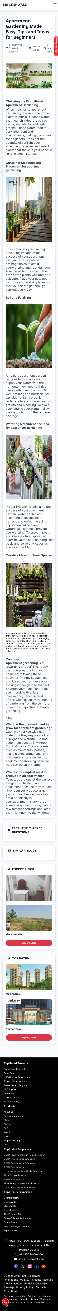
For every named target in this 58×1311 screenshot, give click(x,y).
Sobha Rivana (10, 1222)
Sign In (7, 1124)
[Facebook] (16, 1265)
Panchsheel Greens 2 (14, 1069)
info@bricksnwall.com (31, 1259)
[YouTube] (43, 1265)
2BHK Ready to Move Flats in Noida (21, 1183)
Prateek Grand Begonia (15, 1085)
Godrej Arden (10, 1202)
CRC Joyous (10, 1089)
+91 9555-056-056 (31, 1254)
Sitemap (9, 1287)
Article (7, 1132)
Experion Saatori (12, 1230)
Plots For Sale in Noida (15, 1175)
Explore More (29, 942)
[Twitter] (23, 1265)
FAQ (6, 1128)
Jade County (10, 1210)
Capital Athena (11, 1097)
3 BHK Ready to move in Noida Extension (24, 1155)
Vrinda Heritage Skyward (16, 1226)
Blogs (6, 1120)
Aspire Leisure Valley (14, 1081)
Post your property (13, 1116)
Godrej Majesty (11, 1197)
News (7, 1136)
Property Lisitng (12, 1140)
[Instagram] (30, 1265)
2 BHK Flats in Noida (14, 1167)
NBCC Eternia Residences (17, 1077)
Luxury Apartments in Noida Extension (23, 1171)
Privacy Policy (25, 1287)
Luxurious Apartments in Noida (19, 1187)
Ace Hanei (9, 1093)
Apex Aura (9, 1073)
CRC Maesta (10, 1206)
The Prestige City (12, 1214)
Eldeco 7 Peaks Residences (17, 1218)
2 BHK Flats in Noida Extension (19, 1163)
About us (8, 1112)
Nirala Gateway (11, 1101)
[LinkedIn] (37, 1265)
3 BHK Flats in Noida (14, 1179)
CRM (6, 1144)
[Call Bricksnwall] (5, 1301)
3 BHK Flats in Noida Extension (19, 1159)
